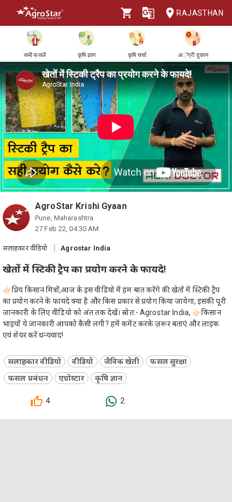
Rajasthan (199, 13)
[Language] (148, 13)
